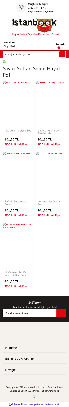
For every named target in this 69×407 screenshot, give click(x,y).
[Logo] (34, 27)
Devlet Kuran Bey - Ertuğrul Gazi (49, 132)
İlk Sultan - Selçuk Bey (18, 130)
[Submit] (61, 313)
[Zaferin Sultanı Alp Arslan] (18, 174)
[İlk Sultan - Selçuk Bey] (18, 103)
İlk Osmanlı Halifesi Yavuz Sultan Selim (16, 274)
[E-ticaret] (34, 404)
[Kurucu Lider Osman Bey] (51, 174)
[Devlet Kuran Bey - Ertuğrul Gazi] (51, 103)
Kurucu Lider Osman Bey (49, 203)
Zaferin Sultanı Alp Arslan (16, 203)
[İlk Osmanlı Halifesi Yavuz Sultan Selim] (18, 245)
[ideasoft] (16, 404)
